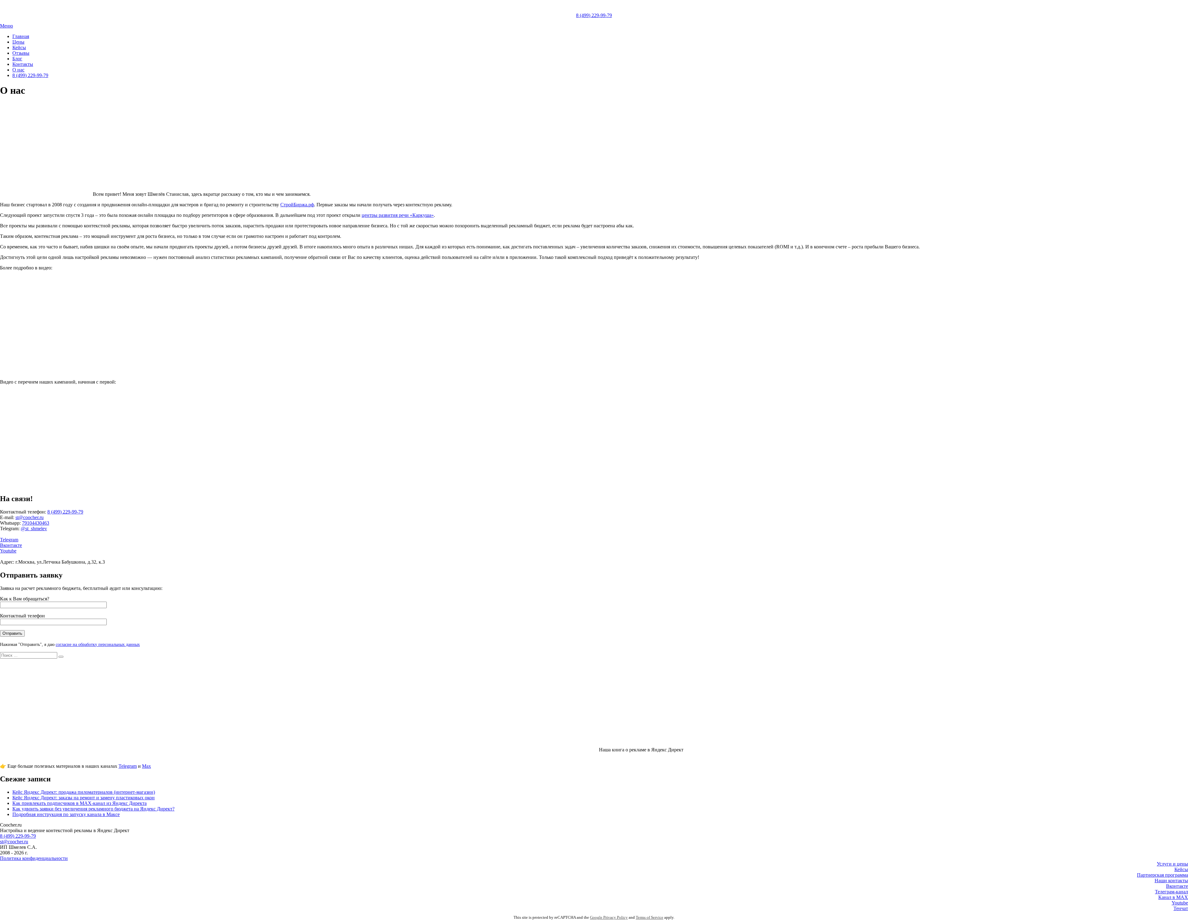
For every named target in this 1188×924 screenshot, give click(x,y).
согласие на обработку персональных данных (98, 644)
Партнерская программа (1162, 875)
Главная (20, 36)
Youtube (8, 550)
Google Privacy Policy (609, 917)
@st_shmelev (34, 528)
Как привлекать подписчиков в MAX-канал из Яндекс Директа (79, 803)
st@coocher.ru (29, 517)
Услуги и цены (1172, 863)
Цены (18, 42)
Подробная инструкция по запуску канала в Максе (66, 814)
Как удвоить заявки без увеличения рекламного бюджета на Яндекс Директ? (93, 808)
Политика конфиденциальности (34, 858)
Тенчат (1180, 908)
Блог (17, 58)
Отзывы (20, 53)
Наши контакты (1171, 880)
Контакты (22, 64)
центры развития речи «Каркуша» (398, 215)
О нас (18, 69)
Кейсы (19, 47)
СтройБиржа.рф (297, 204)
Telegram (9, 539)
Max (146, 766)
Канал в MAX (1173, 897)
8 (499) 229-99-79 (594, 15)
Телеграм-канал (1171, 891)
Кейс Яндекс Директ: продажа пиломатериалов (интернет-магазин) (83, 792)
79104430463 (35, 523)
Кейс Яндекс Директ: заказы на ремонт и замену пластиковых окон (83, 797)
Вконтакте (11, 545)
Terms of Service (649, 917)
